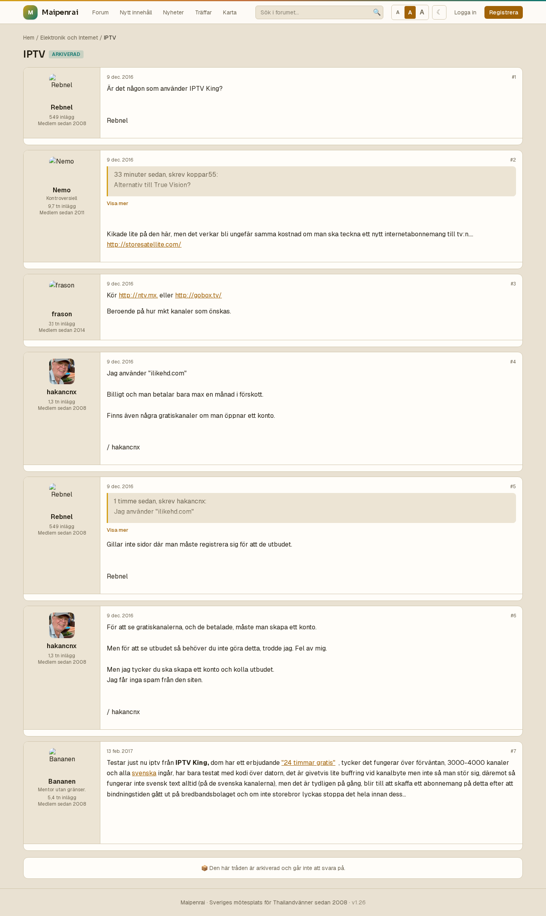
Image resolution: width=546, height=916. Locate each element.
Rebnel (62, 107)
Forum (100, 12)
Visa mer (117, 203)
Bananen (62, 781)
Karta (230, 12)
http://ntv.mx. (138, 295)
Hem (28, 37)
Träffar (203, 12)
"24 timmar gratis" (308, 762)
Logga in (465, 12)
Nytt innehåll (136, 12)
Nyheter (173, 12)
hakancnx (62, 392)
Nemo (62, 190)
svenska (144, 773)
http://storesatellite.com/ (144, 244)
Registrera (503, 12)
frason (62, 314)
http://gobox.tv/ (198, 295)
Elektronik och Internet (69, 37)
